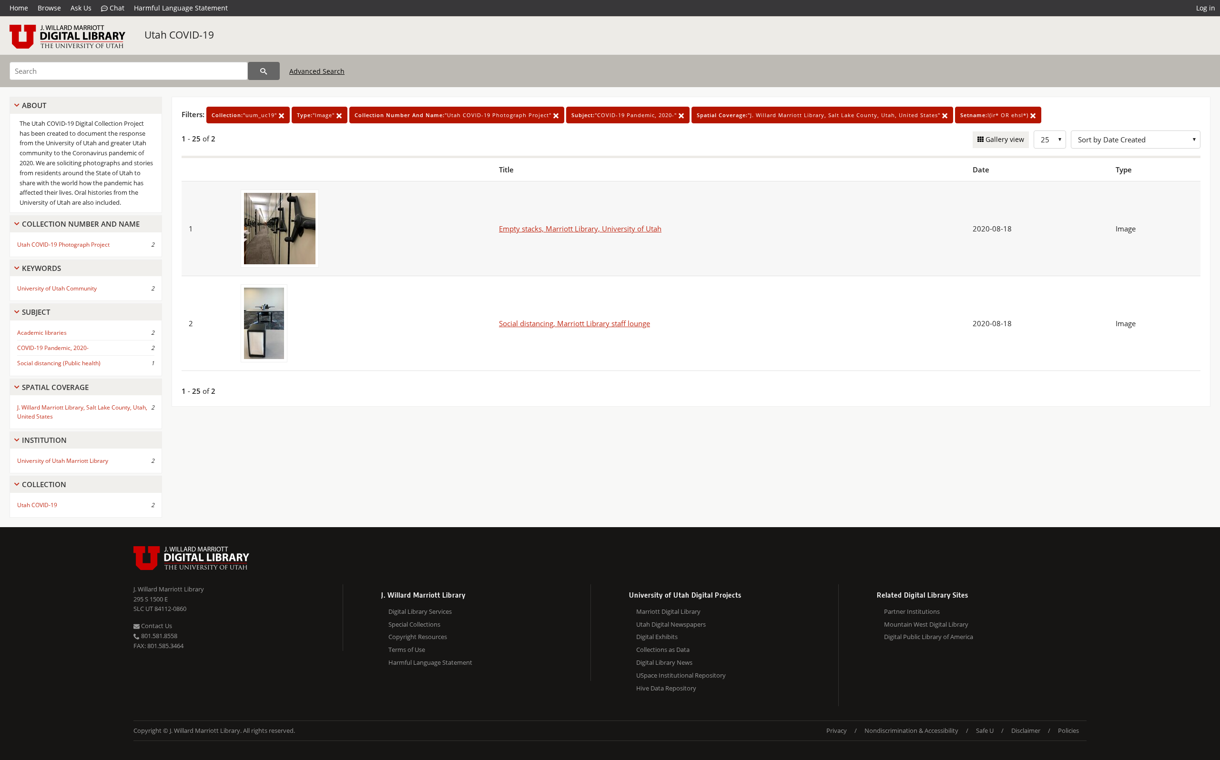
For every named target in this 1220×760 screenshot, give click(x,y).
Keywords (41, 268)
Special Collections (414, 624)
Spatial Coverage (55, 387)
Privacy (836, 730)
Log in (1205, 7)
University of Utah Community (57, 288)
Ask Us (81, 7)
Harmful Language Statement (181, 7)
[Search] (264, 71)
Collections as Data (663, 649)
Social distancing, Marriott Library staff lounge (574, 323)
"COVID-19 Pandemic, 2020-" (625, 115)
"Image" (316, 115)
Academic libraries (42, 333)
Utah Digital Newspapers (671, 624)
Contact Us (156, 625)
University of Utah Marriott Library (62, 461)
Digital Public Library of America (928, 636)
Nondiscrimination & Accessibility (911, 730)
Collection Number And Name (81, 224)
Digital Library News (664, 662)
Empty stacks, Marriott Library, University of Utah (580, 228)
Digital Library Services (420, 611)
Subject (36, 312)
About (34, 105)
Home (19, 7)
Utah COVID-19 (179, 34)
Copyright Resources (417, 636)
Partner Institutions (912, 611)
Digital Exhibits (657, 636)
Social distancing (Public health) (59, 363)
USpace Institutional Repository (681, 675)
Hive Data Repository (666, 688)
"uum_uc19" (245, 115)
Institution (44, 440)
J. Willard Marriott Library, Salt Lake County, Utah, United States (82, 411)
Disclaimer (1025, 730)
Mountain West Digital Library (926, 624)
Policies (1068, 730)
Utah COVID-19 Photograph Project (63, 244)
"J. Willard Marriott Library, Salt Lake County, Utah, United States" (819, 115)
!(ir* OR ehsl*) (995, 115)
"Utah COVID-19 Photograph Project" (454, 115)
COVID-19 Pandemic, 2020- (53, 348)
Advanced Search (317, 71)
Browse (49, 7)
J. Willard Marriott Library (168, 589)
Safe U (985, 730)
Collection (44, 484)
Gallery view (1004, 139)
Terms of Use (406, 649)
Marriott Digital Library (668, 611)
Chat (116, 7)
